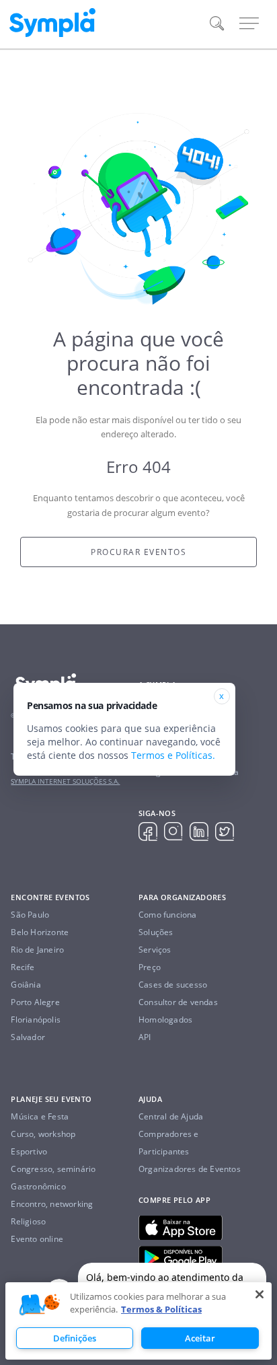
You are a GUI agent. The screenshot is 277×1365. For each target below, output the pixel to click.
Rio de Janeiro (37, 949)
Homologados (165, 1019)
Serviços (154, 949)
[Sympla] (52, 23)
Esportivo (29, 1151)
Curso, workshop (43, 1134)
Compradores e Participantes (168, 1142)
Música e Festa (40, 1116)
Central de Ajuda (170, 1116)
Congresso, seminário (53, 1169)
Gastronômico (38, 1186)
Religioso (28, 1221)
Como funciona (167, 914)
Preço (149, 967)
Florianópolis (36, 1019)
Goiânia (25, 984)
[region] (138, 1321)
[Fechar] (259, 1294)
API (144, 1037)
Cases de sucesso (172, 984)
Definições (74, 1338)
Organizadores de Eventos (189, 1169)
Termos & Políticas (161, 1309)
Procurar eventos (138, 552)
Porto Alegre (35, 1002)
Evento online (37, 1239)
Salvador (28, 1037)
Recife (22, 967)
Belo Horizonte (40, 932)
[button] (39, 1305)
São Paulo (30, 914)
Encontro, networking (52, 1204)
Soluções (155, 932)
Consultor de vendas (178, 1002)
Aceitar (200, 1338)
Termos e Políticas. (173, 755)
